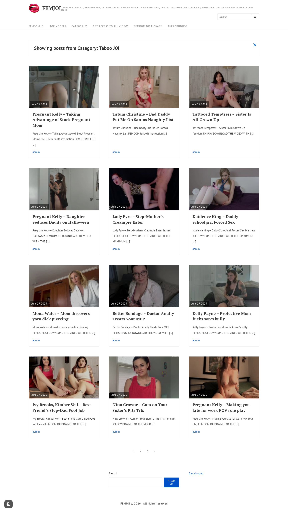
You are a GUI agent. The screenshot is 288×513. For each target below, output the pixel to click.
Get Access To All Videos (111, 26)
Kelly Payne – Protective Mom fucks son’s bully (221, 316)
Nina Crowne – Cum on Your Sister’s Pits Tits (139, 407)
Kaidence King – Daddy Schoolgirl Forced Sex (215, 219)
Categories (80, 26)
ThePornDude (178, 26)
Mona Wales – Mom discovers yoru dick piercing (61, 316)
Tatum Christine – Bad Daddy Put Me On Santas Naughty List (143, 116)
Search (113, 473)
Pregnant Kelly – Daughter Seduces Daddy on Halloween (60, 219)
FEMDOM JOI (36, 26)
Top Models (58, 26)
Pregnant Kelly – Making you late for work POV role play (221, 407)
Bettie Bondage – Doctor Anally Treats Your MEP (143, 316)
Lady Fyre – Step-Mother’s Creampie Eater (138, 219)
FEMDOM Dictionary (148, 26)
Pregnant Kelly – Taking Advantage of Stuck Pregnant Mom (61, 119)
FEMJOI (51, 8)
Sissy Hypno (196, 473)
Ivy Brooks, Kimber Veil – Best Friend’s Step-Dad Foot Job (61, 407)
